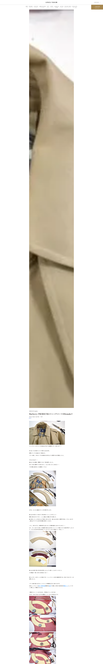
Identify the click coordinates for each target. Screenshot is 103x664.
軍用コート (65, 586)
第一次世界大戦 (42, 586)
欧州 (50, 586)
